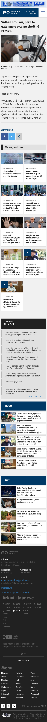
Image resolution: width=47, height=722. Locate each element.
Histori (18, 690)
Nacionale (35, 676)
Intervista (20, 694)
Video (33, 673)
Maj (4, 623)
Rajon (3, 690)
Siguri (18, 683)
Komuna (4, 683)
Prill (4, 620)
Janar (5, 610)
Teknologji (35, 694)
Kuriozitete (6, 687)
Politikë (19, 673)
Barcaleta (34, 690)
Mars (5, 617)
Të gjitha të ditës (36, 397)
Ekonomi (4, 673)
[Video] (35, 260)
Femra (3, 698)
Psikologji (5, 694)
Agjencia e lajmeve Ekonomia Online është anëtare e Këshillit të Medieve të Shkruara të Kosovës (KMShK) (29, 716)
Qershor (6, 627)
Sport (3, 676)
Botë (33, 687)
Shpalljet (19, 698)
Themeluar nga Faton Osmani (15, 593)
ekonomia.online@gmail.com (15, 580)
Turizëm (19, 687)
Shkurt (5, 614)
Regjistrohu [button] (23, 661)
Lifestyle (4, 680)
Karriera (34, 698)
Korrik (25, 610)
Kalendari (34, 683)
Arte (32, 680)
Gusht (25, 614)
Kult (17, 680)
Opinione (20, 676)
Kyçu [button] (23, 654)
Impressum (6, 588)
